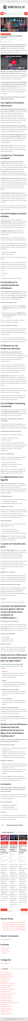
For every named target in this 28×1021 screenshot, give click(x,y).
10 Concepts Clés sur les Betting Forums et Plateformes (4, 849)
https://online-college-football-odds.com (10, 1002)
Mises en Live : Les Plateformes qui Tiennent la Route (23, 849)
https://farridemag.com (6, 991)
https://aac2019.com (5, 980)
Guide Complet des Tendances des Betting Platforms (14, 928)
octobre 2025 (5, 950)
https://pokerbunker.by (6, 1008)
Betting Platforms (5, 34)
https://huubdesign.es (5, 974)
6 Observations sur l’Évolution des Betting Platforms (13, 926)
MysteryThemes (19, 1019)
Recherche (9, 911)
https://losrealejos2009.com (7, 976)
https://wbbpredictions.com (7, 1000)
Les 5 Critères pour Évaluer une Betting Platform (24, 910)
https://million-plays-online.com (8, 983)
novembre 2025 (5, 948)
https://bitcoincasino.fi (5, 987)
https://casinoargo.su (5, 1004)
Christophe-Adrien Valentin (16, 39)
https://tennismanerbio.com (7, 995)
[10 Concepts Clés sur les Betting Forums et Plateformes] (5, 837)
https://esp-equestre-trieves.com (8, 993)
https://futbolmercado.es (6, 978)
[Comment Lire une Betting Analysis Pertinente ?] (14, 837)
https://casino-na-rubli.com (7, 985)
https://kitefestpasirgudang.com (8, 989)
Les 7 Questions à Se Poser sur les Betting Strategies (14, 930)
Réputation (5, 671)
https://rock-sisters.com (6, 972)
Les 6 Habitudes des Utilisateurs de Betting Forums (5, 910)
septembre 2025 (6, 952)
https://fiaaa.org (4, 981)
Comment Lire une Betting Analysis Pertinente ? (14, 848)
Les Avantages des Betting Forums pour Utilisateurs (13, 924)
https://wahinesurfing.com (6, 998)
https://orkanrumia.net (6, 996)
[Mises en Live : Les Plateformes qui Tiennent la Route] (23, 837)
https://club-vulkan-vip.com (7, 1010)
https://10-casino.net (5, 1012)
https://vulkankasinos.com (6, 1006)
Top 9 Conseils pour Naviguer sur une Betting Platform (14, 922)
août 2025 (4, 953)
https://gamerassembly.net (7, 1013)
